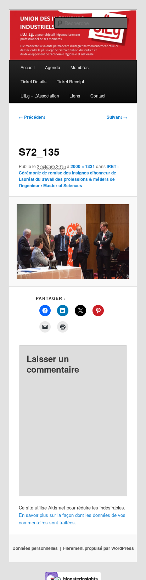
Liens (74, 96)
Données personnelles (35, 548)
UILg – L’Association (40, 96)
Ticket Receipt (70, 81)
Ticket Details (33, 81)
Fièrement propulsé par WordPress (98, 548)
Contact (97, 96)
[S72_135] (73, 241)
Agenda (52, 67)
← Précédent (32, 117)
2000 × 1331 (83, 166)
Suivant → (117, 117)
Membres (80, 67)
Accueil (28, 67)
